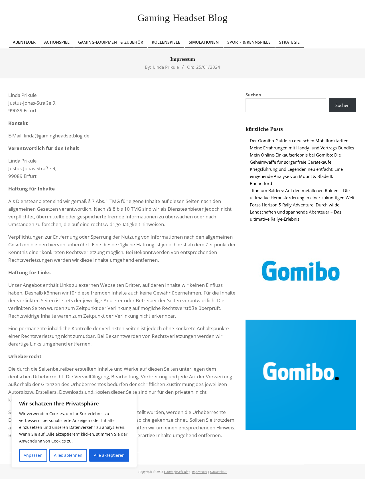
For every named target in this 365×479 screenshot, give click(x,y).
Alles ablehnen (68, 455)
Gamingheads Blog (177, 471)
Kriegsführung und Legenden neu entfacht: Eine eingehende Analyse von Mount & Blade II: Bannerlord (296, 176)
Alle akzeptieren (109, 455)
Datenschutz (218, 471)
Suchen (253, 95)
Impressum (199, 471)
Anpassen (33, 455)
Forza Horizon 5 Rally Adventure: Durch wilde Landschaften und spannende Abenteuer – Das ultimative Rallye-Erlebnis (295, 212)
